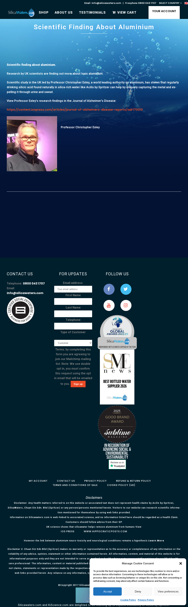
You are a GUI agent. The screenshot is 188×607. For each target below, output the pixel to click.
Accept (107, 591)
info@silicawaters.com (106, 3)
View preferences (168, 591)
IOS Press (67, 531)
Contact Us (66, 481)
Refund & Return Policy (133, 481)
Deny (138, 591)
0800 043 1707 (147, 3)
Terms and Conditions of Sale (75, 485)
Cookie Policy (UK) (121, 485)
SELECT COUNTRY (169, 3)
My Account (38, 481)
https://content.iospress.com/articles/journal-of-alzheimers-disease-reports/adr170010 (75, 110)
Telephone (73, 320)
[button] (180, 563)
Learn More (156, 540)
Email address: (73, 283)
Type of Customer (73, 332)
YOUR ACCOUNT (164, 11)
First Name (73, 295)
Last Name (73, 307)
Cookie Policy (128, 599)
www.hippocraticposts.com (105, 531)
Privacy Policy (146, 599)
